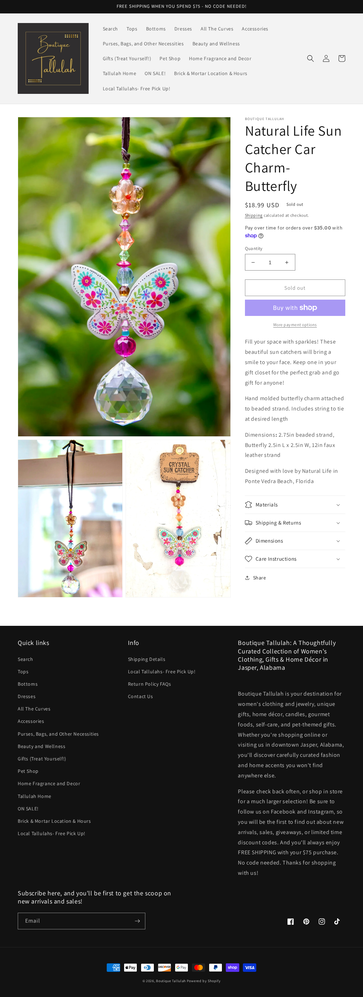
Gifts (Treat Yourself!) (42, 758)
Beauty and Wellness (41, 746)
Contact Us (140, 696)
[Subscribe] (137, 921)
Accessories (31, 721)
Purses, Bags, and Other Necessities (58, 734)
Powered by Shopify (204, 981)
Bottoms (28, 684)
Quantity (254, 248)
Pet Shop (28, 771)
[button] (310, 58)
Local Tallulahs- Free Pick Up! (51, 833)
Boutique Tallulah (171, 981)
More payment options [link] (295, 324)
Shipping (254, 215)
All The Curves (34, 709)
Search (25, 659)
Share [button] (259, 577)
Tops (23, 671)
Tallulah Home (34, 796)
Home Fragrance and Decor (49, 783)
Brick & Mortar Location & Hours (54, 821)
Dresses (26, 696)
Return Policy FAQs (149, 684)
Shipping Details (147, 659)
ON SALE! (28, 808)
